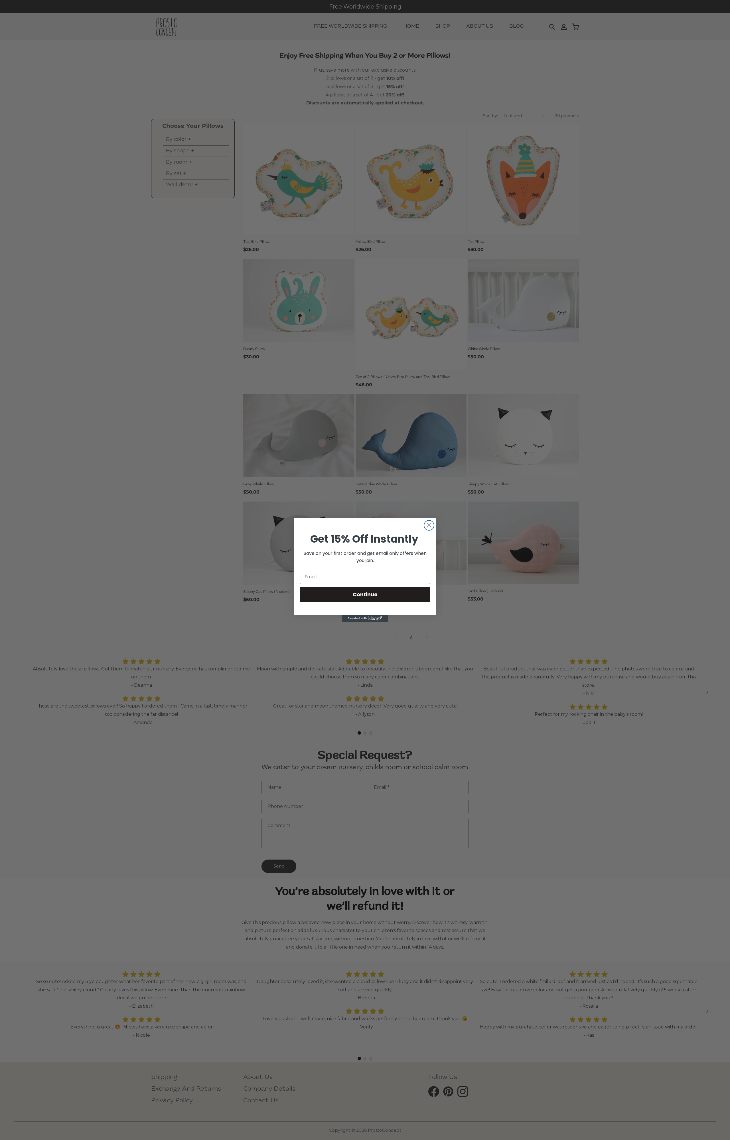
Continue (365, 594)
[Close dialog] (429, 525)
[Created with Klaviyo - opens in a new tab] (365, 618)
